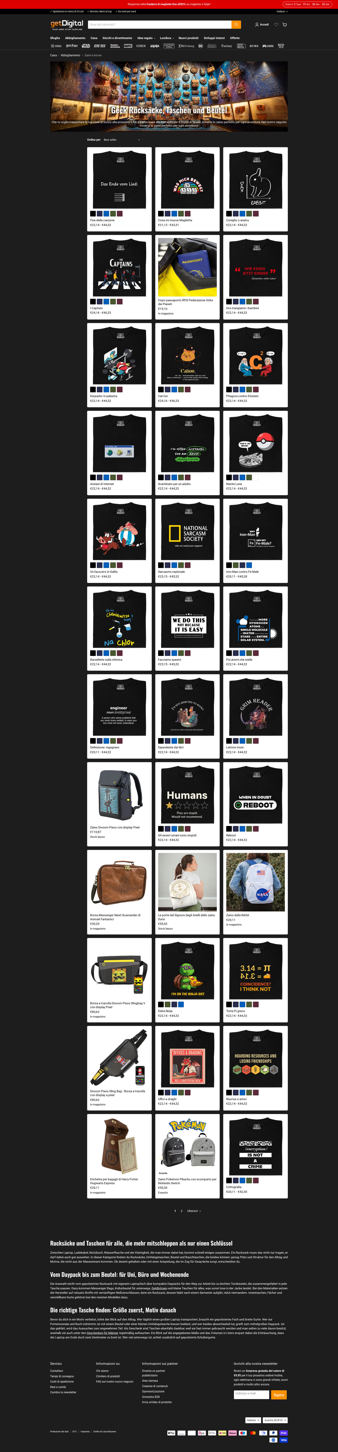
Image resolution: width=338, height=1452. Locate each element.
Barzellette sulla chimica (106, 659)
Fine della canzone (102, 220)
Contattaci (56, 1371)
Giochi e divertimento (117, 38)
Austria (274, 1420)
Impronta (85, 1431)
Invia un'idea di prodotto (157, 1402)
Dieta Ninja (165, 1011)
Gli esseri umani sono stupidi (177, 835)
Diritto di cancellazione (104, 1431)
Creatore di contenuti (155, 1386)
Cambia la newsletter (63, 1392)
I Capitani (96, 308)
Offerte (235, 38)
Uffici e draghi (167, 1099)
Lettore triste (235, 747)
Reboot (231, 835)
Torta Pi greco (235, 1011)
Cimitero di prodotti (108, 1376)
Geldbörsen (159, 1288)
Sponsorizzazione (153, 1391)
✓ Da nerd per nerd (125, 11)
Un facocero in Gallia (103, 571)
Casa (94, 38)
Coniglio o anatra (237, 220)
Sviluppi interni (214, 38)
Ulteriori (193, 1211)
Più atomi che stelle (239, 659)
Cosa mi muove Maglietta (175, 220)
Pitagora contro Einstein (242, 396)
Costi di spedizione (62, 1381)
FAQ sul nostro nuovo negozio (114, 1381)
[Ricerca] (236, 25)
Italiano (281, 11)
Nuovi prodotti (189, 38)
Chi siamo (102, 1371)
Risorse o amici (236, 1099)
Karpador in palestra (103, 396)
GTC (74, 1431)
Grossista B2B (151, 1397)
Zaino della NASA (237, 915)
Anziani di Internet (102, 484)
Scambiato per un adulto (174, 484)
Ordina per (94, 139)
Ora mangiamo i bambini (242, 308)
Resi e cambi (58, 1387)
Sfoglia (55, 38)
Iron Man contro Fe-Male (242, 571)
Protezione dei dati (59, 1431)
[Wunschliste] (276, 24)
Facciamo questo (169, 659)
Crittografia (233, 1187)
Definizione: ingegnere (104, 747)
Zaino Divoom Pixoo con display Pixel (115, 827)
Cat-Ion (163, 396)
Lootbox (166, 38)
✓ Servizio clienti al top (99, 11)
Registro (279, 1394)
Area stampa (150, 1380)
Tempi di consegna (62, 1376)
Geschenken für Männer (102, 1333)
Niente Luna (234, 484)
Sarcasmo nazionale (171, 571)
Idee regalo (145, 38)
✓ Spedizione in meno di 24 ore (67, 11)
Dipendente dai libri (171, 747)
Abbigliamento (75, 38)
